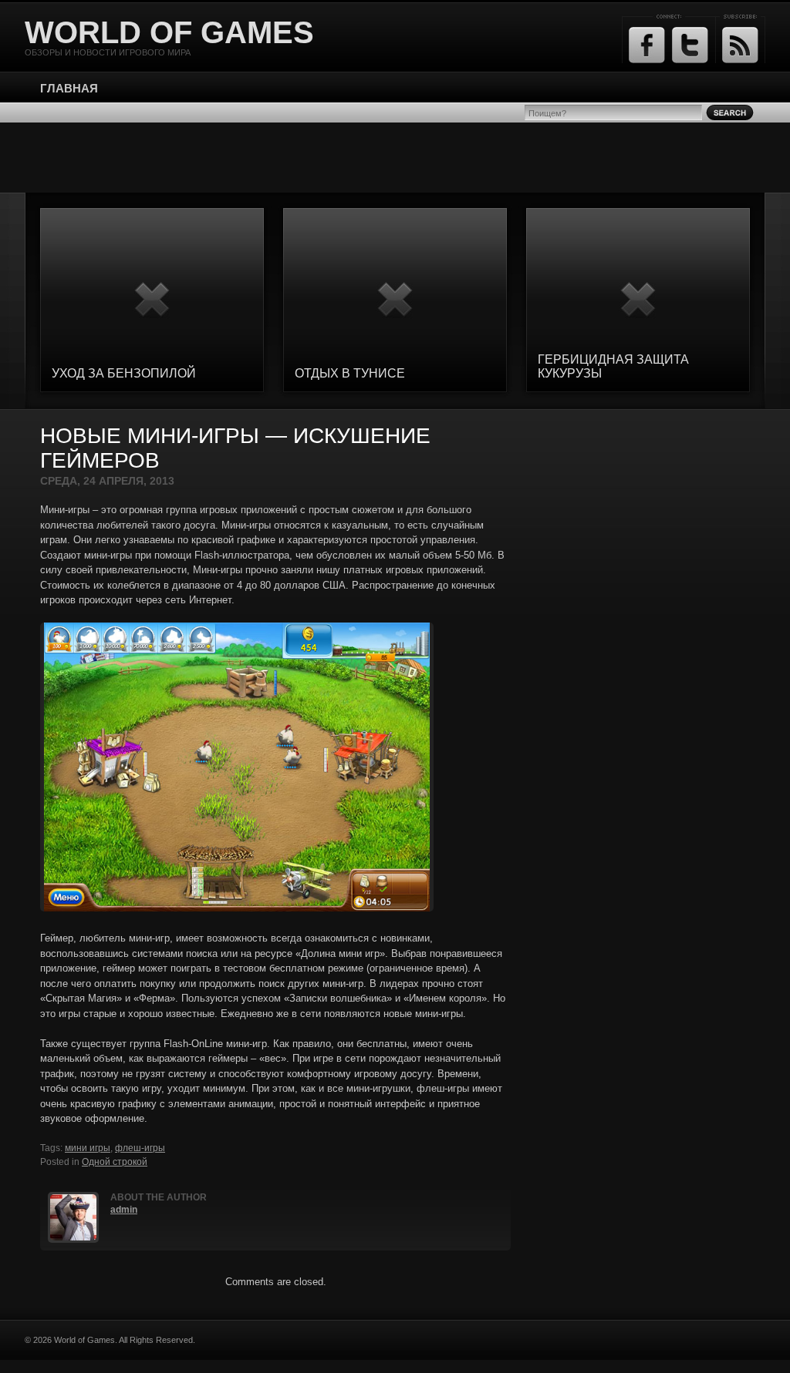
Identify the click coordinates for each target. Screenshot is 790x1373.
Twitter (690, 45)
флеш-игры (140, 1148)
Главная (69, 88)
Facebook (647, 45)
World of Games (169, 32)
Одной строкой (114, 1161)
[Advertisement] (395, 157)
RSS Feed (740, 45)
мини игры (87, 1148)
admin (123, 1209)
